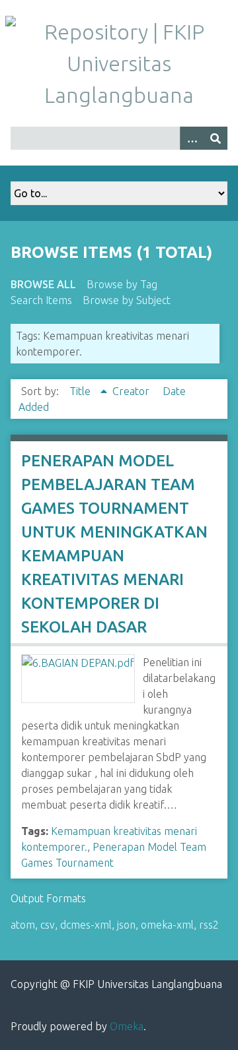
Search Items (41, 300)
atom (23, 925)
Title (81, 391)
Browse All (43, 284)
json (126, 925)
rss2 (209, 925)
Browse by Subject (127, 300)
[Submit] (215, 138)
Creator (132, 391)
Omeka (126, 1026)
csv (47, 925)
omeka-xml (167, 925)
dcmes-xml (86, 925)
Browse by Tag (122, 284)
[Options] (192, 138)
